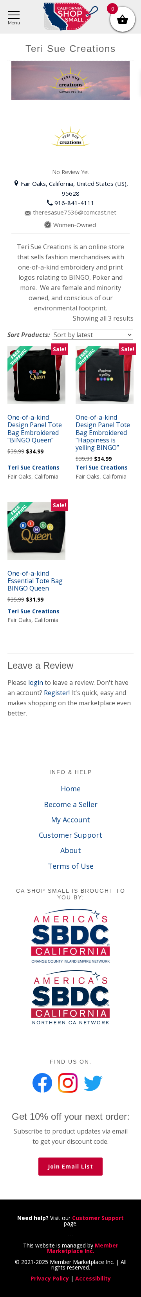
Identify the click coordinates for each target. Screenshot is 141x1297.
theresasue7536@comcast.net (74, 212)
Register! (57, 692)
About (70, 850)
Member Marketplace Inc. (82, 1248)
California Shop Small (70, 16)
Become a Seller (71, 804)
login (36, 682)
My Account (70, 819)
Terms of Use (71, 866)
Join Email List (70, 1166)
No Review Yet (70, 172)
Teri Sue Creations (33, 467)
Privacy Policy (50, 1278)
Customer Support (70, 835)
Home (71, 788)
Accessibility (93, 1278)
